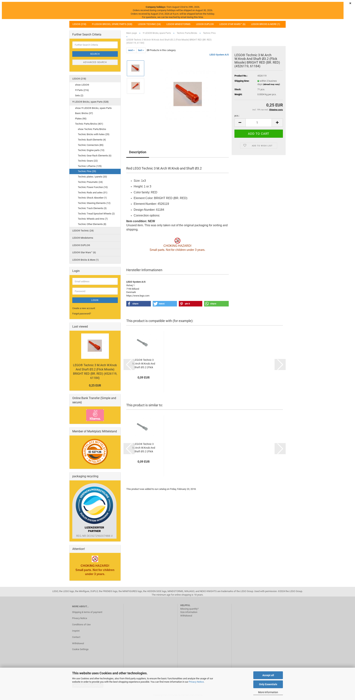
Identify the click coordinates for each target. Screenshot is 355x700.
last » (141, 50)
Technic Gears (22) (88, 160)
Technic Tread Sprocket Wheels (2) (96, 213)
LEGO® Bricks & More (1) (265, 24)
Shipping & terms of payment (87, 612)
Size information (188, 612)
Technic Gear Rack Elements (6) (94, 155)
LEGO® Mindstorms (178, 24)
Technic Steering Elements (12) (94, 203)
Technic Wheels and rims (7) (93, 218)
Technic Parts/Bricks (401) (89, 123)
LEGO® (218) (79, 24)
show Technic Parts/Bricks (92, 129)
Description (137, 152)
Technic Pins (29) (87, 171)
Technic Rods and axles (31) (92, 192)
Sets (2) (79, 95)
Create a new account (83, 308)
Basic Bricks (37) (84, 113)
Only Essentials (268, 684)
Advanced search (95, 62)
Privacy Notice (196, 681)
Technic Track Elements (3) (92, 208)
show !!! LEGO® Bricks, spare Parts (93, 108)
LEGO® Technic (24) (149, 24)
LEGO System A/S (219, 54)
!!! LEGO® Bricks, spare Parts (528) (112, 24)
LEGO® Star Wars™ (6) (232, 24)
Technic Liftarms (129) (90, 166)
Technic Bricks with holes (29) (93, 134)
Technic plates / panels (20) (92, 176)
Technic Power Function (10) (93, 187)
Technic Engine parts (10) (91, 150)
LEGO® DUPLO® (205, 24)
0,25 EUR (95, 385)
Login (95, 300)
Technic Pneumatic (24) (90, 182)
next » (131, 50)
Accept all (268, 675)
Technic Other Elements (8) (92, 224)
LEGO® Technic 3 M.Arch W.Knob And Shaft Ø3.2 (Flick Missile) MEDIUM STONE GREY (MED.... (143, 363)
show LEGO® (82, 84)
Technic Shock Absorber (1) (92, 197)
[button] (240, 122)
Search (95, 54)
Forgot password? (81, 313)
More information (268, 692)
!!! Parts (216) (82, 90)
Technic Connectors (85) (91, 145)
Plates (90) (81, 118)
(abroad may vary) (271, 84)
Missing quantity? (189, 608)
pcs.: (236, 115)
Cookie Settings (80, 649)
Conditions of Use (81, 624)
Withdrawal (78, 643)
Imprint (76, 630)
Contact (76, 637)
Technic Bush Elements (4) (92, 139)
